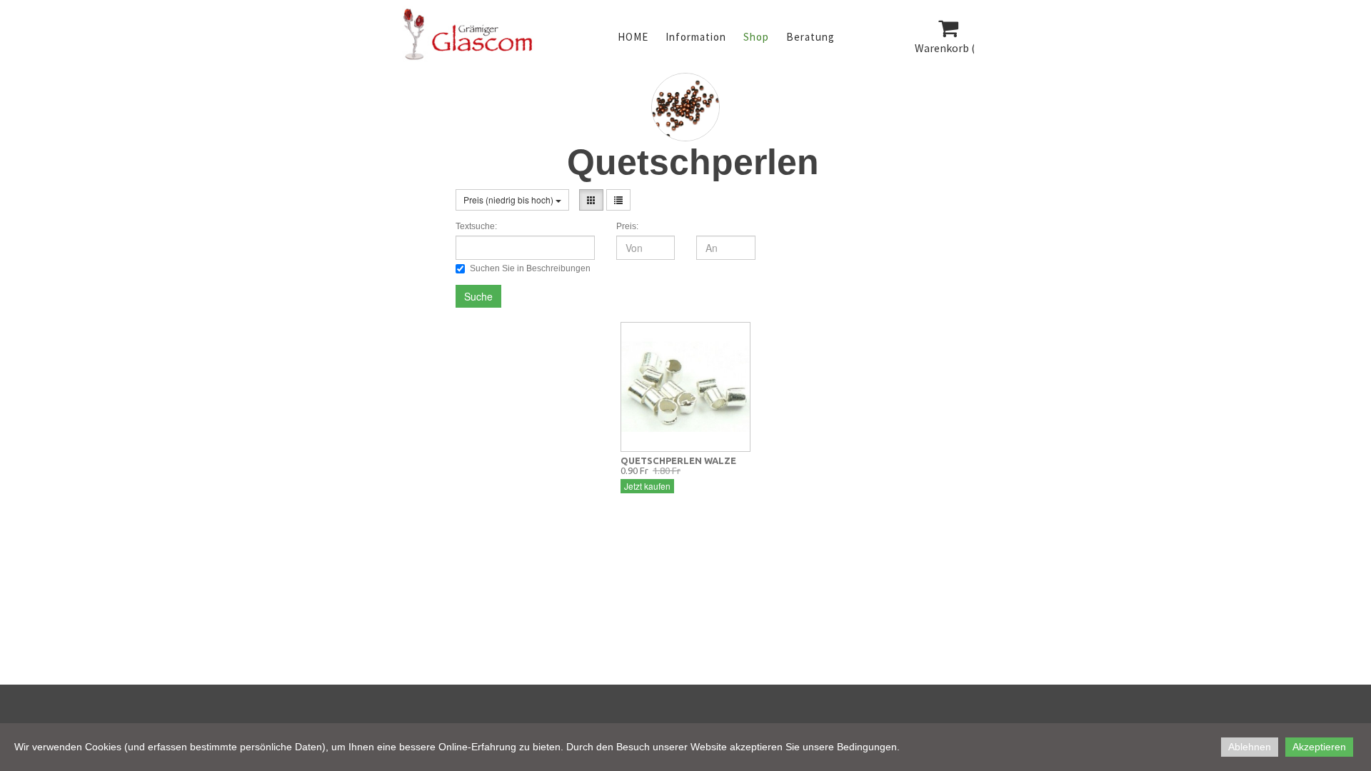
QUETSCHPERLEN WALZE (678, 460)
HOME (633, 37)
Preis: (627, 226)
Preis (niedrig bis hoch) (509, 199)
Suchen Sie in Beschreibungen (530, 268)
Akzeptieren (1319, 746)
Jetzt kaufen (647, 486)
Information (696, 37)
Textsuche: (476, 226)
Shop (756, 37)
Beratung (810, 37)
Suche (478, 296)
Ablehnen (1249, 746)
